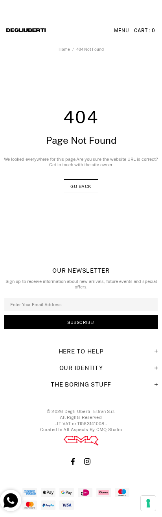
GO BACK (81, 186)
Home (64, 49)
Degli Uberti (47, 31)
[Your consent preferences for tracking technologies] (148, 503)
